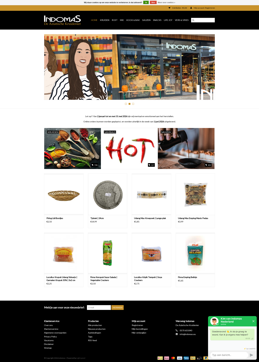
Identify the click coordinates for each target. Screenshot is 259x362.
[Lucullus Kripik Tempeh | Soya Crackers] (151, 253)
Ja (146, 3)
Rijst (115, 20)
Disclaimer (49, 344)
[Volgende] (209, 67)
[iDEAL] (159, 358)
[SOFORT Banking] (166, 358)
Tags (90, 336)
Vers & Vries (182, 20)
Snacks (157, 20)
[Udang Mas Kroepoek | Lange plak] (151, 194)
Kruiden (104, 20)
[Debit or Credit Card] (199, 358)
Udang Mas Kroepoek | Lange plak (150, 218)
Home (94, 20)
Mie (122, 20)
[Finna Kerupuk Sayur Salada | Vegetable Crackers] (107, 253)
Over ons (48, 325)
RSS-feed (92, 340)
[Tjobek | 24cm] (107, 194)
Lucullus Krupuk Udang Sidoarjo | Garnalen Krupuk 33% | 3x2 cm (61, 278)
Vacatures (49, 340)
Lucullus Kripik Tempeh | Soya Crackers (148, 278)
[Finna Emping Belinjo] (195, 253)
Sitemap (48, 348)
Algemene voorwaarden (55, 332)
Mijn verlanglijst (139, 332)
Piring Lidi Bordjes (54, 218)
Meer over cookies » (166, 3)
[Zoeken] (193, 20)
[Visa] (179, 358)
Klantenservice (51, 329)
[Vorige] (50, 67)
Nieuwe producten (97, 329)
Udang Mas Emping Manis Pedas (193, 218)
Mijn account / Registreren (204, 8)
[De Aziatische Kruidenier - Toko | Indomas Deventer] (63, 20)
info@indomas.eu (188, 334)
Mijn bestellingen (140, 329)
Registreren (137, 325)
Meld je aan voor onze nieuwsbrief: (64, 307)
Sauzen (146, 20)
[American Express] (186, 358)
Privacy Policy (50, 336)
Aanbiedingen (94, 332)
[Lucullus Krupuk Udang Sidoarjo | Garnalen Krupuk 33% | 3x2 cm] (63, 253)
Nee (153, 3)
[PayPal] (192, 358)
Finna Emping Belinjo (187, 277)
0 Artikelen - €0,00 (179, 8)
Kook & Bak (133, 20)
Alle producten (95, 325)
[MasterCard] (172, 358)
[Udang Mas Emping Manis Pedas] (195, 194)
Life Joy (168, 20)
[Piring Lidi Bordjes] (63, 194)
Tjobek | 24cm (97, 218)
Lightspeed (80, 358)
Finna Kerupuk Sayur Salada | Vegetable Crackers (103, 278)
